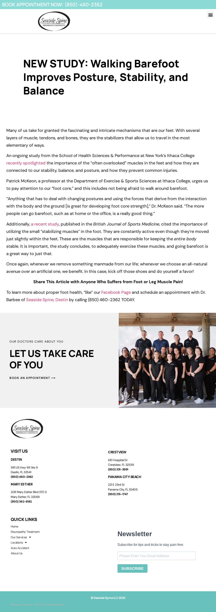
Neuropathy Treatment (25, 532)
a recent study (45, 224)
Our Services (19, 537)
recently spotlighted (26, 163)
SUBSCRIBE (132, 568)
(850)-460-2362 (84, 4)
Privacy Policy (21, 604)
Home (14, 526)
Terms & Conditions (50, 604)
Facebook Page (116, 292)
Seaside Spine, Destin (47, 299)
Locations (17, 542)
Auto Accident (20, 548)
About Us (16, 553)
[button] (210, 14)
